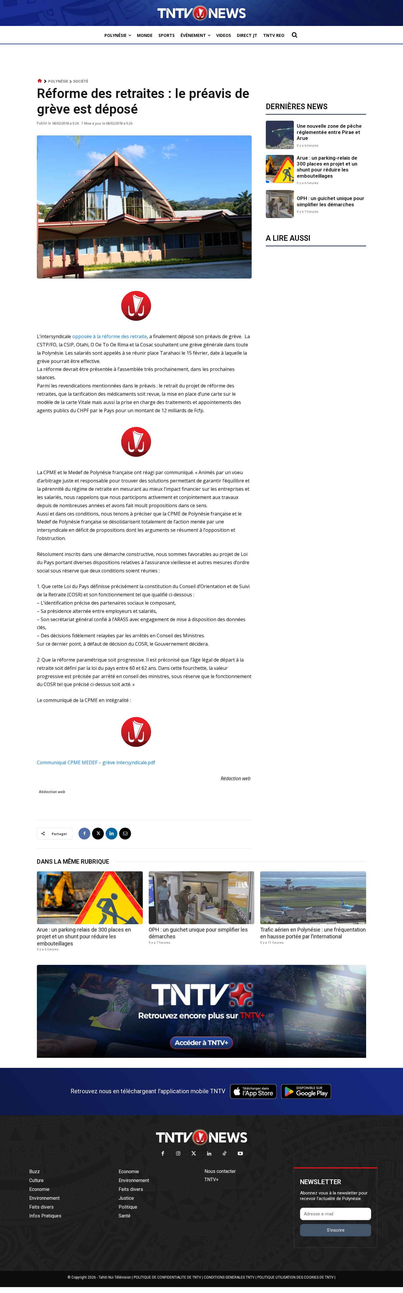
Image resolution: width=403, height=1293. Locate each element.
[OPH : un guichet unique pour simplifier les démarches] (280, 204)
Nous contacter (220, 1171)
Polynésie (58, 81)
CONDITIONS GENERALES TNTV (229, 1277)
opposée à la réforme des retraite (109, 336)
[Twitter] (194, 1154)
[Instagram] (178, 1154)
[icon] (40, 81)
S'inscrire (336, 1230)
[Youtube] (240, 1154)
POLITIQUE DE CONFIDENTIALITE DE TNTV (167, 1277)
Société (80, 81)
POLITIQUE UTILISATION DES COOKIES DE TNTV (295, 1277)
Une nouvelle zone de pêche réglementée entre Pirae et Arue (329, 132)
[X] (98, 833)
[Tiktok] (225, 1154)
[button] (294, 35)
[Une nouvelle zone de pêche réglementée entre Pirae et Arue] (280, 135)
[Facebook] (84, 833)
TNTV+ (211, 1179)
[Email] (125, 833)
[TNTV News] (201, 1137)
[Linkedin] (111, 833)
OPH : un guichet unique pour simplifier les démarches (330, 201)
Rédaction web (52, 791)
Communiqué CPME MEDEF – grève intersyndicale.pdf (96, 762)
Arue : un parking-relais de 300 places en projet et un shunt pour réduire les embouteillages (327, 167)
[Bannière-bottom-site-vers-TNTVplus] (201, 1056)
